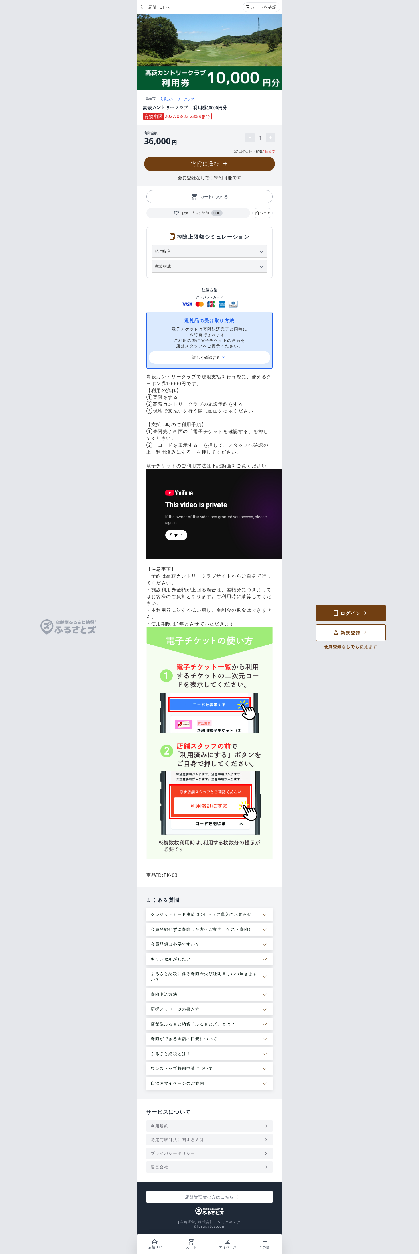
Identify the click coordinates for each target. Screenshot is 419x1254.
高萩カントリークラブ (177, 99)
